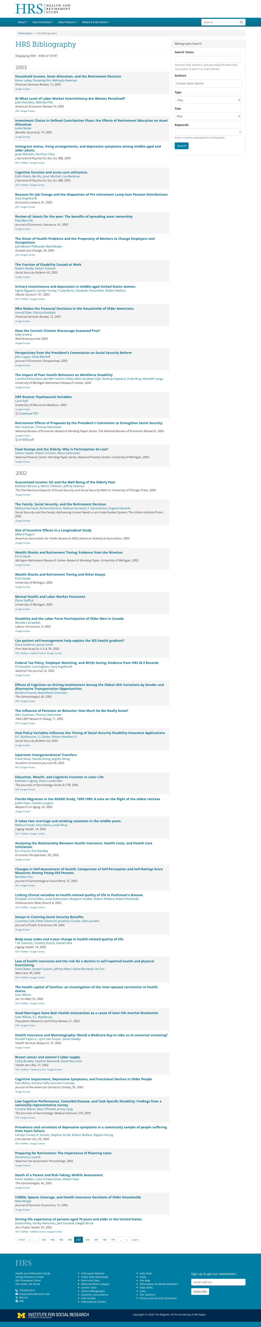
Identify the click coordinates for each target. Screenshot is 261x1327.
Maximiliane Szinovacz (52, 693)
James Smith (45, 645)
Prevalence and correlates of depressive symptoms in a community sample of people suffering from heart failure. (91, 1129)
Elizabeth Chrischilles (90, 291)
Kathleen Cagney (26, 781)
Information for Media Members (159, 1284)
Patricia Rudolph (44, 312)
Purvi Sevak (22, 556)
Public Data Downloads (94, 1277)
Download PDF (28, 413)
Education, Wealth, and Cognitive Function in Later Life (59, 777)
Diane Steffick (24, 600)
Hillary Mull (73, 379)
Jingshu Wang (61, 759)
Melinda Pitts (44, 102)
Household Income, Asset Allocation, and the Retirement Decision (68, 76)
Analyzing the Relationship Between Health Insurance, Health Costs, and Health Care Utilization (83, 845)
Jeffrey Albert (62, 969)
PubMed (24, 162)
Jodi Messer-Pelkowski (29, 246)
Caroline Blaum (25, 1109)
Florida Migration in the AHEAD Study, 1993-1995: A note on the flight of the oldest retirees (87, 799)
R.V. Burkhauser (25, 737)
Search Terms (184, 52)
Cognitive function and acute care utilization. (51, 172)
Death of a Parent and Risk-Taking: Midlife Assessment (59, 1175)
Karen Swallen (24, 1179)
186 (70, 1239)
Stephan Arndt (60, 1135)
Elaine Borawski (83, 969)
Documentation (42, 22)
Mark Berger (54, 246)
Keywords (182, 125)
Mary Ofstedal (46, 1109)
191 (113, 1239)
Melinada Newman (64, 80)
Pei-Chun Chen (45, 154)
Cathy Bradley (24, 1061)
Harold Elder (23, 312)
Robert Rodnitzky (127, 899)
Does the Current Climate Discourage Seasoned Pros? (57, 331)
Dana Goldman (25, 645)
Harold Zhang (41, 759)
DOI (17, 110)
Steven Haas (71, 1179)
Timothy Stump (44, 943)
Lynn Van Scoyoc (50, 1039)
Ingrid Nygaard (25, 291)
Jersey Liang (65, 1109)
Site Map (145, 1280)
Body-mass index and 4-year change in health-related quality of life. (69, 939)
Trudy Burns (66, 291)
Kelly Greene (23, 334)
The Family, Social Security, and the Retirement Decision (60, 504)
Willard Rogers (25, 534)
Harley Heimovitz (44, 1223)
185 (61, 1239)
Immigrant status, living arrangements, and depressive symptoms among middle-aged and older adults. (88, 148)
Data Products (66, 22)
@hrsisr (23, 1297)
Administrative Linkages (95, 1284)
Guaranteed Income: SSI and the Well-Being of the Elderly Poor (65, 482)
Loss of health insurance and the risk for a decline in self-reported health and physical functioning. (84, 963)
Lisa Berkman (71, 176)
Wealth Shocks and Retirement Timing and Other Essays (60, 574)
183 (44, 1239)
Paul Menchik (24, 220)
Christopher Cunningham (32, 667)
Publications (25, 33)
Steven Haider (24, 453)
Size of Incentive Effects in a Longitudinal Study (53, 530)
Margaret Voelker (81, 899)
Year (178, 109)
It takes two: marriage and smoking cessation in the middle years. (68, 821)
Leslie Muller (23, 128)
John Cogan (22, 357)
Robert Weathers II (64, 737)
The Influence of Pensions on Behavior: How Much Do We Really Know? (71, 710)
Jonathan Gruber (69, 921)
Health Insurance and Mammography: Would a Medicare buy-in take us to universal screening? (91, 1035)
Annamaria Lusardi (27, 1157)
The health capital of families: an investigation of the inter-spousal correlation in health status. (86, 989)
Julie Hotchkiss (24, 102)
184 (52, 1239)
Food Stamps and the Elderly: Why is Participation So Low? (61, 449)
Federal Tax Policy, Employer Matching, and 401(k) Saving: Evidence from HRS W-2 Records (86, 663)
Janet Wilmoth (24, 154)
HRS (21, 1301)
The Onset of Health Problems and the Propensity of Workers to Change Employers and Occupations (85, 240)
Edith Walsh (23, 176)
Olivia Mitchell (41, 357)
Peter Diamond (46, 921)
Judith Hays (22, 803)
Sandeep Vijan (91, 379)
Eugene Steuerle (119, 508)
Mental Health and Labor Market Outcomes (50, 596)
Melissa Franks (25, 825)
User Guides (88, 1298)
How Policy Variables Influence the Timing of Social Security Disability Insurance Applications (90, 733)
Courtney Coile (25, 921)
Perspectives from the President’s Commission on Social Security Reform (73, 353)
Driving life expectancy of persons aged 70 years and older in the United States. (78, 1219)
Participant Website (92, 1273)
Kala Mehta (22, 1083)
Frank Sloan (23, 759)
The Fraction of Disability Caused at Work (48, 264)
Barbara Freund (25, 693)
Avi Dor (100, 969)
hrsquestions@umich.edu (34, 1294)
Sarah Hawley (71, 1039)
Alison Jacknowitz (68, 453)
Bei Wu (37, 176)
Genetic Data (88, 1287)
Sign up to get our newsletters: (214, 1274)
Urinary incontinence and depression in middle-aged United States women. (75, 286)
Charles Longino (42, 803)
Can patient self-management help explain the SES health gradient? (69, 640)
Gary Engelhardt (26, 198)
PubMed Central (38, 653)
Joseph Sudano (42, 969)
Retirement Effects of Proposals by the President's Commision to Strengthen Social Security (88, 423)
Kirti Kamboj (39, 851)
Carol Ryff (21, 401)
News (143, 1277)
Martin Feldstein (51, 486)
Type (178, 92)
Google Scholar (22, 88)
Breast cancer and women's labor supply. (48, 1057)
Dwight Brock (84, 1223)
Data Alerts (146, 1287)
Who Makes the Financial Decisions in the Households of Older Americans (74, 308)
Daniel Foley (23, 1223)
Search (181, 146)
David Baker (23, 969)
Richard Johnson (51, 508)
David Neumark (71, 1061)
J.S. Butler (44, 737)
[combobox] (192, 83)
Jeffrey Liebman (74, 486)
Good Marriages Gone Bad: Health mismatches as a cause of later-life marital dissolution (86, 1013)
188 (87, 1239)
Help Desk (146, 1273)
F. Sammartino (97, 508)
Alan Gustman (24, 427)
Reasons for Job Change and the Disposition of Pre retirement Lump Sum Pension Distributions (91, 194)
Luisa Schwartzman (48, 1179)
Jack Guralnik (65, 1223)
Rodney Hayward (114, 379)
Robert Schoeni (45, 268)
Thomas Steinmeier (49, 427)
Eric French (22, 851)
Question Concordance (94, 1294)
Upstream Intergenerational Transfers (46, 755)
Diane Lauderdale (50, 781)
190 (104, 1239)
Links (143, 1291)
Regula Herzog (103, 1135)
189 (96, 1239)
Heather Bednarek (47, 1061)
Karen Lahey (23, 80)
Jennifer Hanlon (54, 379)
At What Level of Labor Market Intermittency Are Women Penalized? (70, 98)
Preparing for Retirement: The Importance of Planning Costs (63, 1153)
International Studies (93, 1301)
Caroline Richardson (28, 379)
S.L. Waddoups (42, 1017)
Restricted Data (90, 1280)
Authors (180, 76)
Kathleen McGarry (27, 486)
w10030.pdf (26, 440)
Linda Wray (134, 379)
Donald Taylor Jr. (26, 1039)
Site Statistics (148, 1294)
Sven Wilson (23, 995)
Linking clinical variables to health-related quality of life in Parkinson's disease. (79, 895)
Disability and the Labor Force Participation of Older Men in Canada (69, 618)
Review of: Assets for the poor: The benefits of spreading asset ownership (73, 216)
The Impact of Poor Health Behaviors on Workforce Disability (64, 375)
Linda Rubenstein (56, 899)
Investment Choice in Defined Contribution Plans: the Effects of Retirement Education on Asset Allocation (91, 122)
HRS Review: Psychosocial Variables (43, 397)
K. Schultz (43, 1135)
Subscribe (200, 1291)
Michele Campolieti (27, 623)
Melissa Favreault (26, 508)
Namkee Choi (24, 877)
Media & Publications (95, 22)
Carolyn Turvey (46, 291)
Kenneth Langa (153, 379)
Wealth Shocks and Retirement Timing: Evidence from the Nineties (69, 552)
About (21, 22)
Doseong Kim (42, 80)
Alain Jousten (90, 921)
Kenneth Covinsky (62, 1083)
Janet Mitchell (52, 176)
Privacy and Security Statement (158, 1298)
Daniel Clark (64, 943)
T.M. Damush (24, 943)
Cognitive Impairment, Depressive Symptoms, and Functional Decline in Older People (83, 1079)
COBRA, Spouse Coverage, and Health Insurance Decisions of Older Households (78, 1197)
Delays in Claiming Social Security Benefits (49, 917)
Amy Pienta (43, 825)
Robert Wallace (115, 291)
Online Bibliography (93, 1291)
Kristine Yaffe (40, 1083)
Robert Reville (24, 268)
